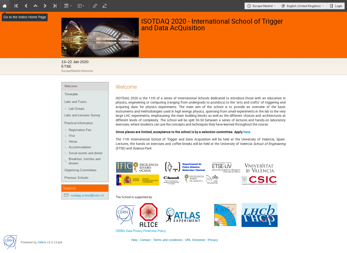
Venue (73, 141)
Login (338, 6)
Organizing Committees (80, 170)
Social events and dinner (85, 153)
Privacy (213, 240)
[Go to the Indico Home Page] (4, 6)
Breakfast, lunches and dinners (84, 161)
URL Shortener (195, 240)
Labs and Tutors (75, 102)
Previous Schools (76, 177)
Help (134, 240)
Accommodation (80, 147)
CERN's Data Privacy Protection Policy (141, 231)
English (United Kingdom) (304, 6)
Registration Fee (80, 130)
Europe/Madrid (263, 6)
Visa (72, 135)
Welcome (70, 86)
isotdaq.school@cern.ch (87, 195)
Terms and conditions (167, 240)
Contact (145, 240)
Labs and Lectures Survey (82, 115)
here (246, 132)
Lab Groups (77, 108)
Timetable (71, 94)
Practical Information (78, 123)
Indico (42, 242)
